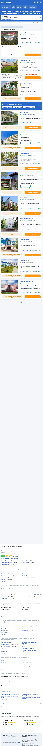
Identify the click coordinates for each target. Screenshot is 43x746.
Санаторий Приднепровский (6, 562)
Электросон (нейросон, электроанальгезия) (9, 650)
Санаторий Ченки (24, 112)
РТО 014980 (17, 742)
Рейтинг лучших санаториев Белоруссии (10, 558)
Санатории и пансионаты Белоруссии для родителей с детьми (32, 701)
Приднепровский (25, 626)
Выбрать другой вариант (33, 98)
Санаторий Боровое (24, 239)
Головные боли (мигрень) (26, 666)
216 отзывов (24, 283)
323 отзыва (24, 114)
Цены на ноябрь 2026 (5, 598)
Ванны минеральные (26, 646)
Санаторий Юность (24, 173)
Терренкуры (3, 648)
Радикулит (3, 666)
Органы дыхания (4, 573)
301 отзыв (23, 62)
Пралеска (24, 628)
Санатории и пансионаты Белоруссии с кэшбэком (10, 694)
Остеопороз (3, 667)
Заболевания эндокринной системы (8, 26)
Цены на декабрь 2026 (26, 592)
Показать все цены (33, 54)
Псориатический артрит (26, 662)
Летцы (2, 632)
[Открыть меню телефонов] (35, 2)
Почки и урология (25, 577)
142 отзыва (23, 262)
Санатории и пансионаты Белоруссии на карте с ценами (10, 697)
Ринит (23, 664)
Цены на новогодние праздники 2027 (29, 594)
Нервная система (4, 577)
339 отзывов (24, 175)
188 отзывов (24, 155)
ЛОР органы (3, 579)
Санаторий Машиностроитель (26, 281)
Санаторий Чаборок (24, 260)
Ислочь (2, 630)
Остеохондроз (3, 662)
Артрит (2, 660)
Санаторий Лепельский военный (27, 218)
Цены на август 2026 (5, 591)
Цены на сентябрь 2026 (5, 594)
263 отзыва (24, 34)
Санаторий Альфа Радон (25, 60)
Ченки (2, 628)
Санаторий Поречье (24, 133)
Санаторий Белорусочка (25, 83)
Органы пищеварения (26, 571)
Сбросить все (19, 26)
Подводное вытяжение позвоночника (29, 650)
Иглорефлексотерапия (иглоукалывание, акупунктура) (29, 643)
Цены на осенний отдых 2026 (6, 592)
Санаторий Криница (5, 564)
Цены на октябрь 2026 (5, 596)
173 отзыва (23, 134)
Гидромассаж (3, 642)
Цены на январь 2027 (26, 596)
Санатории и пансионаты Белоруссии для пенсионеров (30, 695)
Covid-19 (23, 575)
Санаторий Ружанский (25, 197)
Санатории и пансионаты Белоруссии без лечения (10, 704)
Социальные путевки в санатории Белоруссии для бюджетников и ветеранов (10, 700)
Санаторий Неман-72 (24, 153)
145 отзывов (24, 220)
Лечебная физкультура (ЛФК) (6, 644)
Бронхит (2, 664)
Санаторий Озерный (24, 32)
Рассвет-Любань (25, 630)
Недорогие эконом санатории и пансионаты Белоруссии (9, 703)
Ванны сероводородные (5, 646)
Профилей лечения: (25, 42)
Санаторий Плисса (25, 562)
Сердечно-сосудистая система (6, 575)
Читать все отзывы (21, 728)
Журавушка (3, 624)
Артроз (23, 660)
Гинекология (24, 573)
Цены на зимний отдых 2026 (27, 591)
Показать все (3, 581)
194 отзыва (23, 241)
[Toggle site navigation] (41, 2)
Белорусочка (3, 626)
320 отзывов (24, 199)
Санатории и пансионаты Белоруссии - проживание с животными (31, 698)
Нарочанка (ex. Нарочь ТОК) (27, 624)
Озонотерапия (24, 648)
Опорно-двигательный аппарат (7, 571)
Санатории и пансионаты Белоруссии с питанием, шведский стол (31, 704)
